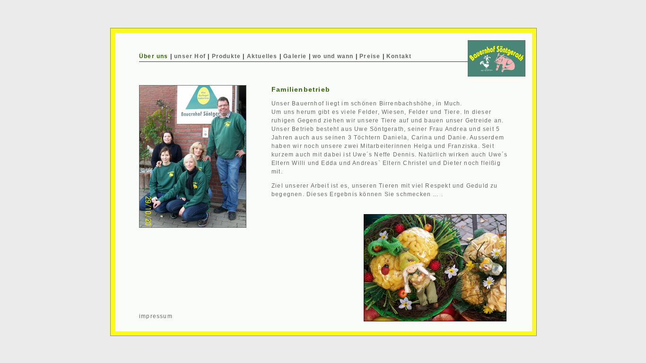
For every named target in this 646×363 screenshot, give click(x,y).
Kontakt (398, 56)
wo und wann (333, 56)
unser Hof (190, 56)
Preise (369, 56)
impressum (156, 316)
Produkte (226, 56)
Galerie (294, 56)
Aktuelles (262, 56)
